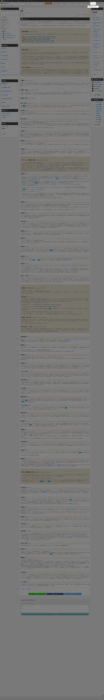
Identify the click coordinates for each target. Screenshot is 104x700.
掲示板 (94, 3)
